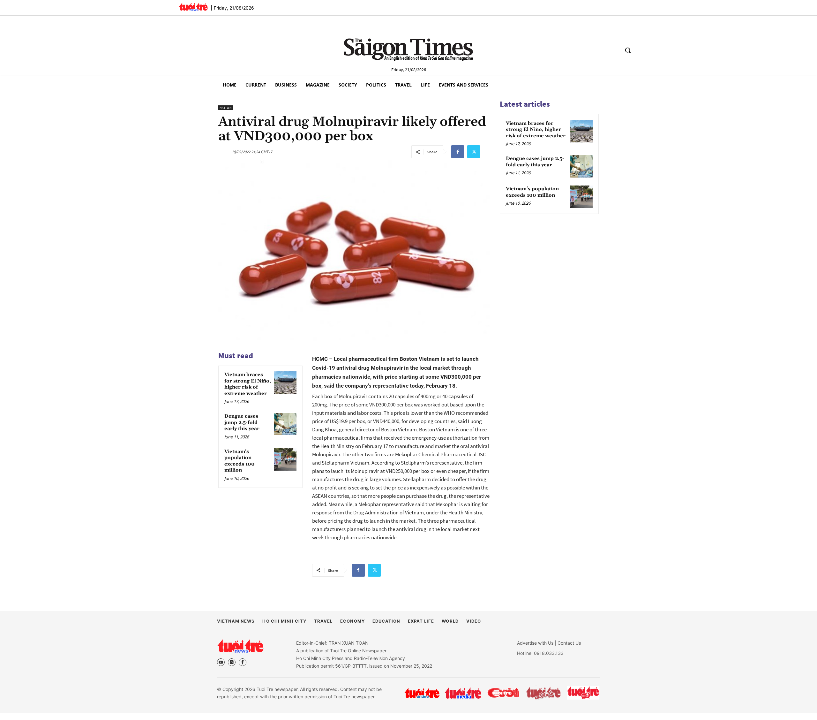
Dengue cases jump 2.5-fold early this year (241, 422)
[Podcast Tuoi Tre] (583, 693)
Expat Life (421, 621)
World (450, 621)
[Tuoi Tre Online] (421, 693)
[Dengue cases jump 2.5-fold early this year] (285, 424)
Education (386, 621)
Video (473, 621)
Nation (226, 108)
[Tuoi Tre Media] (463, 693)
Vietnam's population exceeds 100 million (239, 461)
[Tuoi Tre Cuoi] (503, 692)
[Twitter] (473, 151)
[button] (627, 50)
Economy (352, 621)
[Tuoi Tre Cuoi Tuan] (543, 693)
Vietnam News (236, 621)
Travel (323, 621)
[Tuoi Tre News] (240, 646)
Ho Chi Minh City (284, 621)
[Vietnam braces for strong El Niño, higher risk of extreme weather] (285, 382)
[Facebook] (457, 151)
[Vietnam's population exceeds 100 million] (285, 459)
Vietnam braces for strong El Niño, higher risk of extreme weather (247, 384)
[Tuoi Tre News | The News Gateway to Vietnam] (193, 7)
